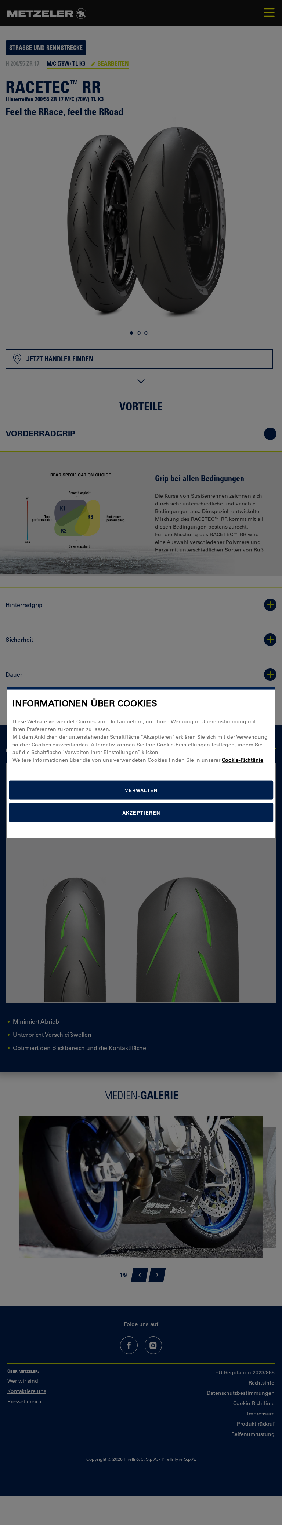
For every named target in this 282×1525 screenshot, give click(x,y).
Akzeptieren (141, 812)
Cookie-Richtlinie (242, 759)
